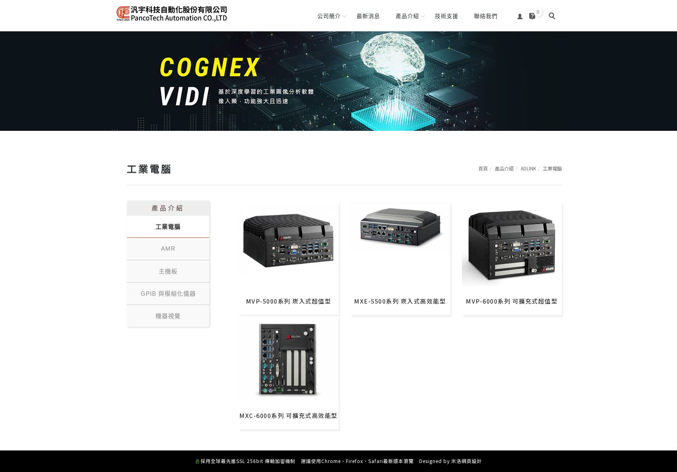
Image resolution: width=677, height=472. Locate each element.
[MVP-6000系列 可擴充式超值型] (512, 243)
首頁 (483, 168)
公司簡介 (329, 16)
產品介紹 (407, 16)
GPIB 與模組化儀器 (168, 293)
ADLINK (528, 168)
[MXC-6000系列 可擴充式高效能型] (288, 358)
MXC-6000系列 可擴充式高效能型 (288, 415)
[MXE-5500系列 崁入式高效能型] (400, 225)
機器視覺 (168, 316)
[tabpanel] (338, 81)
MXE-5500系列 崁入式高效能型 (400, 301)
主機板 (168, 271)
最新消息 (368, 16)
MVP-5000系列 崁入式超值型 (288, 301)
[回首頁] (172, 13)
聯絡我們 (486, 16)
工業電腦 (552, 168)
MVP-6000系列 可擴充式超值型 (512, 301)
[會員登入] (520, 15)
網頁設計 (472, 461)
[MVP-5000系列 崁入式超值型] (288, 238)
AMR (168, 248)
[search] (553, 16)
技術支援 (446, 16)
